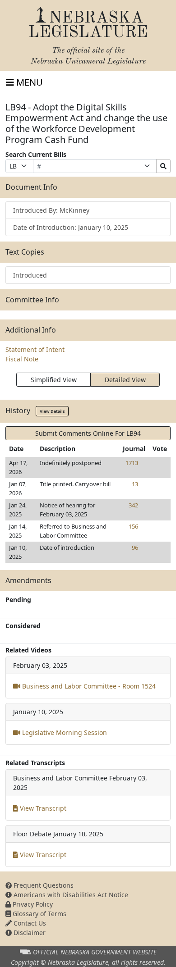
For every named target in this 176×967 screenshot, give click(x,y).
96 (135, 547)
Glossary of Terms (38, 913)
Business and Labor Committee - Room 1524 (88, 686)
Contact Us (29, 923)
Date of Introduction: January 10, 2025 (70, 227)
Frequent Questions (43, 885)
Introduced (30, 275)
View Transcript (42, 808)
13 (135, 484)
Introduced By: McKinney (51, 210)
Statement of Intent (35, 349)
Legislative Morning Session (63, 732)
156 (133, 526)
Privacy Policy (32, 904)
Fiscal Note (21, 359)
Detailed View (125, 379)
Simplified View (54, 379)
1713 (131, 463)
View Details (52, 411)
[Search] (163, 166)
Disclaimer (29, 932)
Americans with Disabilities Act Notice (70, 894)
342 (133, 505)
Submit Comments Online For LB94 (88, 433)
